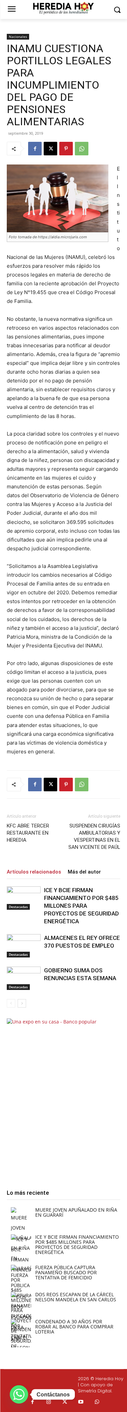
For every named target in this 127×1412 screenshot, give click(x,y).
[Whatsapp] (97, 1402)
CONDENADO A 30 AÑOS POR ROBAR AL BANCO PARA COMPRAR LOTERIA (74, 1326)
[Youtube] (81, 1402)
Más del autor (84, 872)
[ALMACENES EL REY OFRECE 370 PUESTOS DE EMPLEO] (24, 945)
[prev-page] (11, 1003)
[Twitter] (65, 1402)
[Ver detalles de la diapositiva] (63, 1097)
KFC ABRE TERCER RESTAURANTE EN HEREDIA (28, 833)
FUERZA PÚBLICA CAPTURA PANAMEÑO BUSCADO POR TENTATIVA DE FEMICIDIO (66, 1272)
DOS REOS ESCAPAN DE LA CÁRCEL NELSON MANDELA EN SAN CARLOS (75, 1297)
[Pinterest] (66, 148)
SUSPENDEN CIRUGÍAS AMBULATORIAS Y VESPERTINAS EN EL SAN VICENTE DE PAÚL (94, 836)
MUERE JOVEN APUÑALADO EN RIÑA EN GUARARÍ (76, 1212)
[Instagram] (48, 1402)
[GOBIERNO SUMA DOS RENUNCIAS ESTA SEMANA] (24, 978)
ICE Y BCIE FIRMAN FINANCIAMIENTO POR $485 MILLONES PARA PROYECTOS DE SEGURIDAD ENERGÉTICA (81, 906)
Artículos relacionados (34, 872)
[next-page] (22, 1003)
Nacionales (18, 36)
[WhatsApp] (81, 148)
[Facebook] (35, 148)
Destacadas (18, 906)
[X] (50, 148)
